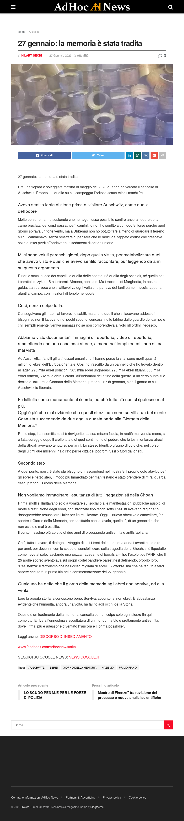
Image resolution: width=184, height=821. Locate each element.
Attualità (34, 31)
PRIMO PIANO (128, 667)
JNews (25, 807)
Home (21, 31)
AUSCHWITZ (36, 667)
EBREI (54, 667)
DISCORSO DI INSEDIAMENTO (65, 636)
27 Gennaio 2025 (60, 55)
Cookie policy (137, 797)
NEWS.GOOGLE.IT (84, 657)
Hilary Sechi (31, 55)
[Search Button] (168, 724)
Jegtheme (98, 807)
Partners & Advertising (80, 797)
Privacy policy (112, 797)
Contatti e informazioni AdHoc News (34, 797)
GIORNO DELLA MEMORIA (79, 667)
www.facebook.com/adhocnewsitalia (47, 646)
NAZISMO (108, 667)
